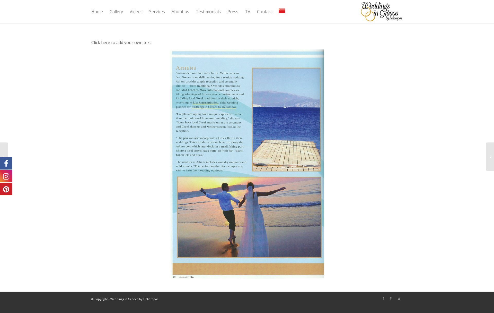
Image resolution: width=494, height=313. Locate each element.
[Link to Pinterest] (391, 298)
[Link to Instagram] (399, 298)
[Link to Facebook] (383, 298)
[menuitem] (97, 11)
